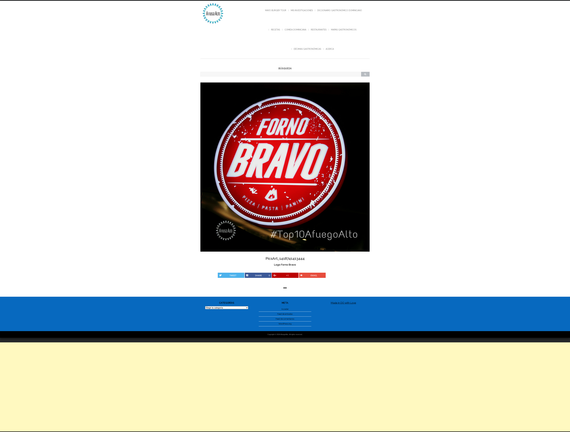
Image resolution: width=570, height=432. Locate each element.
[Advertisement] (285, 386)
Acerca (330, 49)
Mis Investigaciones (302, 10)
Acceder (285, 309)
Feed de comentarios (285, 319)
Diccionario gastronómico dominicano (339, 10)
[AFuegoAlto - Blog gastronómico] (213, 25)
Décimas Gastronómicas (307, 49)
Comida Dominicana (295, 29)
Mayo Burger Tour (275, 10)
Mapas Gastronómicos (343, 29)
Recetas (275, 29)
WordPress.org (285, 324)
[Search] (365, 74)
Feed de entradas (285, 314)
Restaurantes (318, 29)
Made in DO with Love (343, 302)
